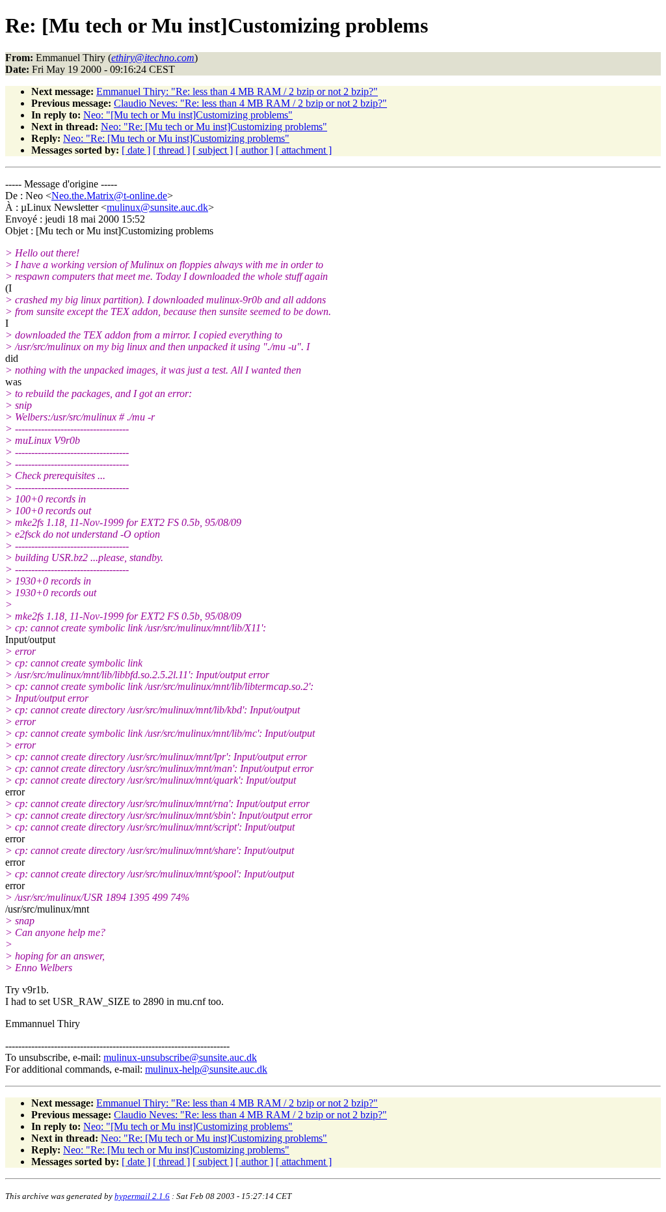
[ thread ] (171, 150)
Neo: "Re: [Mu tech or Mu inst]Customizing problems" (214, 126)
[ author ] (254, 150)
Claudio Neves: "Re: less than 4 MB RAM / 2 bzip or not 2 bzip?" (250, 103)
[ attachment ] (304, 150)
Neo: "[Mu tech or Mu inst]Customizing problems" (188, 114)
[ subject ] (213, 150)
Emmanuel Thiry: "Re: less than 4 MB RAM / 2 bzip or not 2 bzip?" (237, 91)
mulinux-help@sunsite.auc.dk (206, 1069)
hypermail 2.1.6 (142, 1196)
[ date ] (136, 150)
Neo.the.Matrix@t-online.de (109, 195)
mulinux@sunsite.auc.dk (157, 207)
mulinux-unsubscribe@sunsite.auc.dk (180, 1057)
